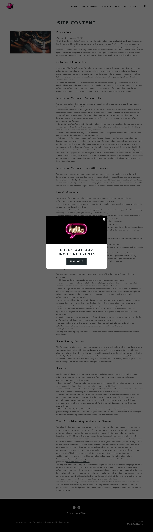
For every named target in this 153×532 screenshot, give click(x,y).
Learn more (76, 261)
